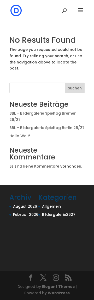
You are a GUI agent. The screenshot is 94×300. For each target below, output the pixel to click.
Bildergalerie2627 (58, 214)
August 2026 (25, 206)
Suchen (75, 88)
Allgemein (51, 206)
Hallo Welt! (19, 135)
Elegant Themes (58, 286)
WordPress (59, 293)
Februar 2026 (25, 214)
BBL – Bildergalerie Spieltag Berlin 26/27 (47, 127)
